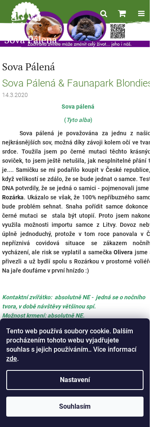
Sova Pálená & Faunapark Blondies (77, 83)
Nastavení (75, 380)
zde (11, 358)
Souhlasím (75, 406)
